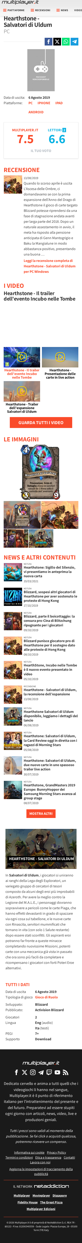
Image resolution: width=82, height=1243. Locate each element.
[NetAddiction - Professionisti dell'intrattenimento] (51, 1186)
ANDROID (36, 112)
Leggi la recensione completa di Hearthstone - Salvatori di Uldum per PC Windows (50, 266)
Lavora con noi (40, 1162)
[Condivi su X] (57, 42)
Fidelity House (28, 1202)
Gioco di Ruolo (46, 997)
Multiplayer (22, 1195)
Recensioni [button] (42, 10)
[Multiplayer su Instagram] (33, 1072)
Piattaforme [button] (16, 10)
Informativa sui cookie (29, 1152)
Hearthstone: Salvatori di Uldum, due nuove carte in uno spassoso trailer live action (50, 765)
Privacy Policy (56, 1152)
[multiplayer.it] (41, 1063)
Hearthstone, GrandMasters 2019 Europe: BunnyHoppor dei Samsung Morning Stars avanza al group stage (50, 792)
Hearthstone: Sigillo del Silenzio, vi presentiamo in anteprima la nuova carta (49, 571)
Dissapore (60, 1195)
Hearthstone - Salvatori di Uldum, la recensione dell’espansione (50, 691)
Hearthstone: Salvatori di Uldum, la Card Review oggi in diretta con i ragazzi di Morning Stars (50, 740)
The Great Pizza (51, 1202)
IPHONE (44, 103)
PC (30, 103)
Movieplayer (41, 1195)
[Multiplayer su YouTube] (57, 1072)
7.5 (25, 138)
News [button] (64, 10)
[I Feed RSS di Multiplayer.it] (65, 1072)
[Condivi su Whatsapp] (66, 42)
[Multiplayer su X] (24, 1072)
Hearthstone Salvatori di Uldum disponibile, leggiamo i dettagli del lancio (51, 716)
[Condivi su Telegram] (74, 42)
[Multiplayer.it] (20, 2)
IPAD (59, 103)
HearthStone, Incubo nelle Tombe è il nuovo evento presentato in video (50, 669)
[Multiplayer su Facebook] (16, 1072)
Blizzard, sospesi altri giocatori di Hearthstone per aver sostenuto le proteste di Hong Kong (50, 596)
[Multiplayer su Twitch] (49, 1072)
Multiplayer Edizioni (41, 1209)
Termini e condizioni (19, 1157)
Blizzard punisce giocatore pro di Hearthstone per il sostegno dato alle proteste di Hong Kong (49, 645)
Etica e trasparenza (48, 1157)
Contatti (69, 1157)
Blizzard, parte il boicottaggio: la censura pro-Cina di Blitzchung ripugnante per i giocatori (49, 620)
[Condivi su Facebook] (48, 42)
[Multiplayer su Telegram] (41, 1072)
